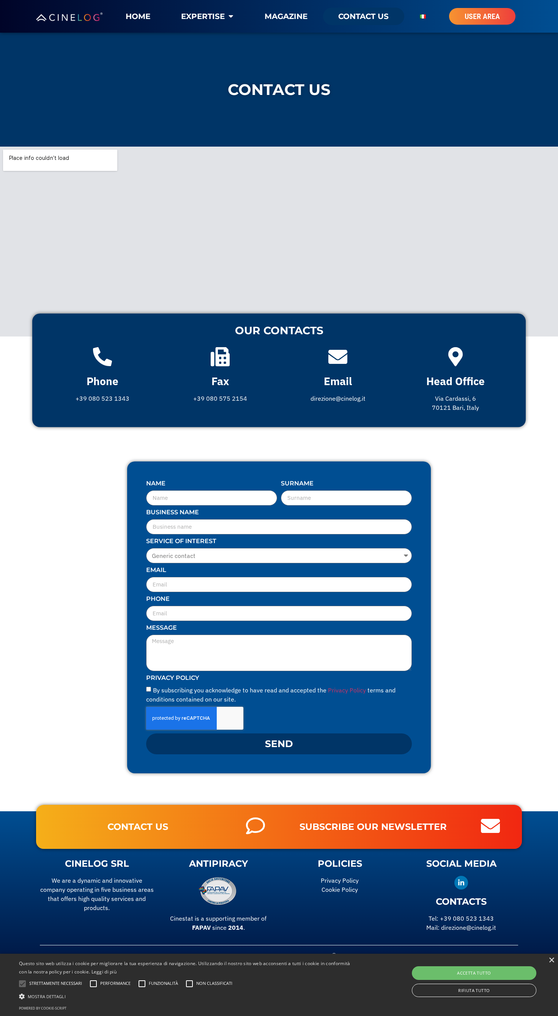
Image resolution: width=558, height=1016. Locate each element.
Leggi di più (104, 972)
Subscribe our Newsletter (373, 826)
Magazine (286, 16)
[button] (188, 996)
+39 (467, 918)
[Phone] (102, 356)
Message (161, 628)
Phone (102, 381)
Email (338, 381)
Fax (220, 381)
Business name (172, 512)
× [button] (551, 960)
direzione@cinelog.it (468, 927)
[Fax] (220, 356)
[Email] (337, 356)
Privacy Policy (172, 678)
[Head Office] (455, 356)
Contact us (363, 16)
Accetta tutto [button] (474, 973)
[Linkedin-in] (461, 883)
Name (156, 483)
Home (138, 16)
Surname (297, 483)
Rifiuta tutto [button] (474, 990)
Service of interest (181, 541)
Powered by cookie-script (42, 1008)
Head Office (455, 381)
